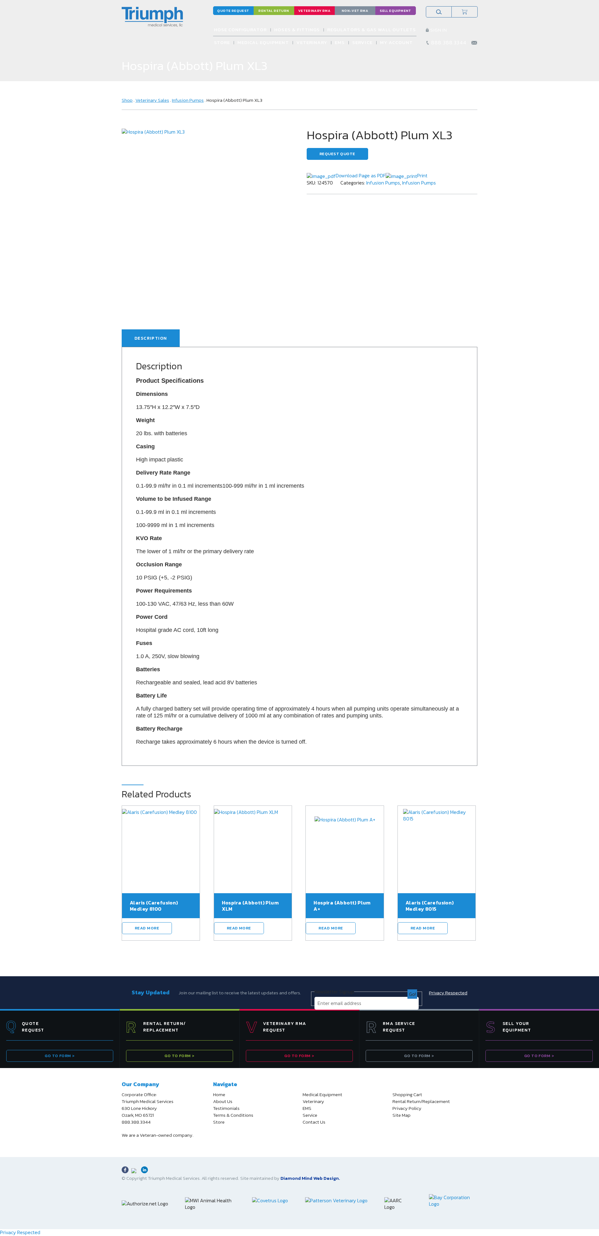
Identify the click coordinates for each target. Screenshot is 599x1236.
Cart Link (465, 11)
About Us (222, 1101)
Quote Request (233, 10)
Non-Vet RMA (355, 10)
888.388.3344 (449, 42)
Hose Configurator (240, 29)
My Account (396, 42)
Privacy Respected (448, 992)
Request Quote (337, 154)
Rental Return (273, 10)
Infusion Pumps (188, 100)
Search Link (439, 11)
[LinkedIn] (144, 1169)
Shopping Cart (407, 1094)
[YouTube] (134, 1171)
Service (362, 42)
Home (219, 1094)
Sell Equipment (395, 10)
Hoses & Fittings (297, 29)
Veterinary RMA (314, 10)
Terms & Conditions (233, 1115)
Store (222, 42)
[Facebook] (125, 1169)
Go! (412, 994)
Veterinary (312, 42)
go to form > (60, 1056)
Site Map (401, 1115)
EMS (340, 42)
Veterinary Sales (152, 100)
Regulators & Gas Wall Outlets (371, 29)
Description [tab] (150, 338)
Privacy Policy (406, 1108)
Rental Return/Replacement (421, 1101)
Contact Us (314, 1122)
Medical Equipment (263, 42)
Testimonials (226, 1108)
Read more (147, 928)
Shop (127, 100)
